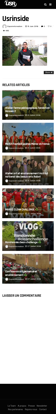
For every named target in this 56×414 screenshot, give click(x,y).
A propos (22, 406)
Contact (43, 409)
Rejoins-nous (31, 409)
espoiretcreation (14, 26)
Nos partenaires (15, 409)
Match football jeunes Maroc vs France (27, 144)
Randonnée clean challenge (21, 242)
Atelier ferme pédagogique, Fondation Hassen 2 (27, 109)
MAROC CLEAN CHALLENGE (20, 209)
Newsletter (42, 406)
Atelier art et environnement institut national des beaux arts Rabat (26, 174)
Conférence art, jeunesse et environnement (21, 273)
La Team (12, 406)
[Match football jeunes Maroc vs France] (28, 138)
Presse (31, 406)
